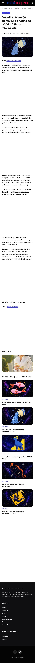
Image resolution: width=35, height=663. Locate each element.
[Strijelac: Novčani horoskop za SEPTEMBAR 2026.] (17, 470)
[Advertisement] (17, 94)
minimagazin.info (12, 306)
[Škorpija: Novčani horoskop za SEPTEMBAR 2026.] (17, 497)
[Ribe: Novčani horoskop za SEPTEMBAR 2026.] (17, 388)
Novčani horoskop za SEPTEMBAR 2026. (16, 377)
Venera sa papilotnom (13, 60)
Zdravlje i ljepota (7, 619)
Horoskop (6, 13)
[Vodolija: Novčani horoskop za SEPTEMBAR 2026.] (17, 415)
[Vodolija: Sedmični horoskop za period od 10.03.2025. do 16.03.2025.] (17, 47)
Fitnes (4, 622)
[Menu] (3, 3)
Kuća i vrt (5, 625)
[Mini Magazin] (17, 3)
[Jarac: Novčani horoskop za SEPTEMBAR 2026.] (17, 443)
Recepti (4, 616)
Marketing (5, 636)
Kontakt (4, 639)
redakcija (6, 33)
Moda (4, 607)
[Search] (32, 3)
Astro (3, 613)
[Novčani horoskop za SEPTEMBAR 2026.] (17, 363)
